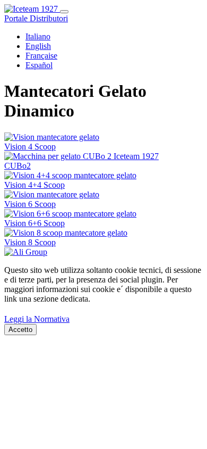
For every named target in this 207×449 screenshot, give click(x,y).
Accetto (20, 330)
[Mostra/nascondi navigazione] (64, 11)
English (38, 46)
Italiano (37, 36)
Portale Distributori (36, 18)
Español (39, 65)
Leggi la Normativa (37, 318)
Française (41, 55)
